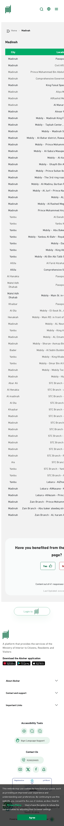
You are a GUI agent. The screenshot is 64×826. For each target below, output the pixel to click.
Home (14, 30)
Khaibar (13, 304)
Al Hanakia (13, 276)
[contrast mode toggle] (24, 731)
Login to (28, 611)
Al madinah (13, 396)
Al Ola (13, 310)
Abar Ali (13, 383)
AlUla (13, 263)
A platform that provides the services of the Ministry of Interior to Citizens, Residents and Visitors (28, 647)
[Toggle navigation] (56, 9)
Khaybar (13, 409)
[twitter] (28, 769)
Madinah (13, 72)
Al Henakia (13, 389)
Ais (13, 462)
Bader (13, 350)
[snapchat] (44, 769)
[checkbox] (47, 566)
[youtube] (20, 769)
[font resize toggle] (32, 731)
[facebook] (36, 769)
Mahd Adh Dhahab (13, 285)
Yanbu (13, 217)
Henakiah (13, 317)
